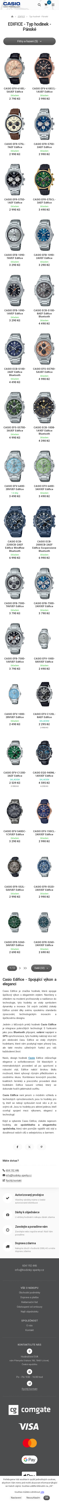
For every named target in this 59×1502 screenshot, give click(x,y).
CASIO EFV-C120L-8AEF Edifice (44, 716)
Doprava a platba (29, 1297)
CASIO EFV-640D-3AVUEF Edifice (44, 488)
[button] (17, 1147)
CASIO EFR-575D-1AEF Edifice (14, 201)
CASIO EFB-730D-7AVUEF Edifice (14, 605)
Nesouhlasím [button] (33, 1497)
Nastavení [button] (16, 1497)
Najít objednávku (29, 1311)
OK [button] (46, 1497)
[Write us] (29, 1383)
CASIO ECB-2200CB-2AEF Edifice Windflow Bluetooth (14, 546)
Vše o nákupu (29, 1287)
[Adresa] (29, 1351)
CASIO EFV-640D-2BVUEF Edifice (14, 488)
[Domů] (12, 5)
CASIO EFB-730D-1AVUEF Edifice (14, 660)
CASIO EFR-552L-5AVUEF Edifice (14, 888)
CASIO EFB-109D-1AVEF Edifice (14, 312)
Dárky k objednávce (27, 1212)
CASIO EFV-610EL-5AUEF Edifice (15, 90)
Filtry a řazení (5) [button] (27, 41)
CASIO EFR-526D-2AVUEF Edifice (44, 944)
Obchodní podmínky (29, 1292)
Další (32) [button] (40, 968)
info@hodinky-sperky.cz (19, 1175)
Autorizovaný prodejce (29, 1195)
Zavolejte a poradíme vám (31, 1226)
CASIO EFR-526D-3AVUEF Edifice (14, 944)
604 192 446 (12, 1170)
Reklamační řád (29, 1302)
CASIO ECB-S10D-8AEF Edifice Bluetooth (44, 313)
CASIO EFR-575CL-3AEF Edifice (44, 201)
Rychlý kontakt (13, 1180)
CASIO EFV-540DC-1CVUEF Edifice (14, 833)
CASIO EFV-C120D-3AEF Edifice (14, 774)
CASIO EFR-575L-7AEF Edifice (14, 146)
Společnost (29, 1320)
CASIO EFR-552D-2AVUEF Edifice (44, 888)
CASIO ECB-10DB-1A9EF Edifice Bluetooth (44, 430)
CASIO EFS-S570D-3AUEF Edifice (14, 429)
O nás (29, 1325)
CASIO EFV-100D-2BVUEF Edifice (14, 716)
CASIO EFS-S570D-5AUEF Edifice (44, 370)
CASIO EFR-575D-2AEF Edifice (44, 146)
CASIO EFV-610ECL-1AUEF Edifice (44, 90)
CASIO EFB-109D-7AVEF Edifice (14, 256)
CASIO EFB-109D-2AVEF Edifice (44, 256)
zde (42, 1492)
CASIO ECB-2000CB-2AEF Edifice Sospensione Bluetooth (44, 546)
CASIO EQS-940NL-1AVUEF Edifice (44, 774)
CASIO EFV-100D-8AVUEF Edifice (44, 660)
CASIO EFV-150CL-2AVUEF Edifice (44, 833)
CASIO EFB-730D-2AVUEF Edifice (44, 605)
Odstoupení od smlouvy (29, 1306)
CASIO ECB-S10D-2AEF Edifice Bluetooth (15, 372)
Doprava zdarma (25, 1243)
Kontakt (29, 1330)
